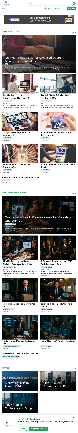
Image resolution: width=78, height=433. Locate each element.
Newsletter (71, 8)
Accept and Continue (39, 429)
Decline (22, 429)
